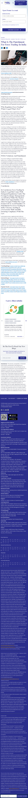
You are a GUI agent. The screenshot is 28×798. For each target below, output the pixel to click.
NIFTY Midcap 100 (16, 454)
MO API (18, 474)
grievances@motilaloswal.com (7, 645)
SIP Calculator (4, 459)
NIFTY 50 (3, 452)
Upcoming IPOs (4, 439)
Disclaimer (8, 524)
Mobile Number (6, 13)
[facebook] (1, 410)
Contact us (3, 500)
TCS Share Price (8, 290)
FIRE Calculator (16, 471)
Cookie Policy (14, 524)
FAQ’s (8, 500)
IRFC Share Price (12, 291)
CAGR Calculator (15, 463)
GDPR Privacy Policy (13, 529)
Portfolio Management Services (16, 442)
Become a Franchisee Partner (16, 495)
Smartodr (3, 531)
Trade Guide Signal (12, 474)
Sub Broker (21, 505)
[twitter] (4, 410)
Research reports (5, 490)
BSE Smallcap (20, 452)
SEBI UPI (20, 4)
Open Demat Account (20, 1)
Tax (1, 519)
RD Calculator (18, 459)
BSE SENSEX (7, 452)
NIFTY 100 (22, 454)
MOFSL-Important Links (17, 522)
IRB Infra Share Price (17, 483)
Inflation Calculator (14, 469)
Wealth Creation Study (17, 526)
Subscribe (22, 357)
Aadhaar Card (11, 519)
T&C (18, 24)
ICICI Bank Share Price (15, 287)
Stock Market (10, 504)
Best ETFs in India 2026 (11, 515)
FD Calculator (11, 459)
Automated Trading (5, 509)
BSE (1, 522)
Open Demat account (6, 92)
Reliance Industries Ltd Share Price (8, 486)
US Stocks (16, 440)
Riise (22, 474)
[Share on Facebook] (7, 48)
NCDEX (9, 522)
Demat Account (17, 504)
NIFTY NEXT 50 (8, 454)
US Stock (17, 505)
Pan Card (5, 519)
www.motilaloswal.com (14, 788)
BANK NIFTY (13, 452)
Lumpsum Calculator (5, 463)
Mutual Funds (12, 439)
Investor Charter (4, 529)
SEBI (6, 522)
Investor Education (22, 524)
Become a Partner (5, 495)
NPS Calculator (23, 469)
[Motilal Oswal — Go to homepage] (6, 3)
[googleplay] (13, 418)
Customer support (19, 500)
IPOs (6, 505)
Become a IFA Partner (6, 497)
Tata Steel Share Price (17, 480)
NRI (2, 507)
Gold (26, 505)
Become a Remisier (16, 497)
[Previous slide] (2, 321)
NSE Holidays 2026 (5, 512)
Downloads (21, 529)
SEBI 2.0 (7, 531)
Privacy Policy (19, 531)
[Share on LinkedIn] (2, 48)
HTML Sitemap (8, 533)
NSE (4, 522)
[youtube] (6, 410)
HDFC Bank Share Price (6, 480)
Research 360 (4, 474)
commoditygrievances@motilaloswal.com (10, 679)
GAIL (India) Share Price (18, 481)
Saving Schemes (19, 519)
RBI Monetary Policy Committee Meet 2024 (12, 273)
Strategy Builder (4, 476)
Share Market (4, 449)
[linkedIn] (8, 410)
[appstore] (13, 415)
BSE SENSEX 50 (6, 456)
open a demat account (11, 262)
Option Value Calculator (6, 471)
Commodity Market (12, 449)
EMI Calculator (9, 464)
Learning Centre (13, 490)
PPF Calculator (4, 468)
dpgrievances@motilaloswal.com (8, 647)
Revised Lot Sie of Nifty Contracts (13, 272)
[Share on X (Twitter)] (4, 48)
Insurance (3, 445)
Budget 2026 (4, 504)
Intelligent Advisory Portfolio (7, 440)
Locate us (12, 500)
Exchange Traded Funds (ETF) (20, 444)
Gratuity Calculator (22, 466)
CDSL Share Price (14, 288)
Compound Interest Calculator (8, 461)
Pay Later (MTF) (8, 444)
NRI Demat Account (20, 439)
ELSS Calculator (11, 468)
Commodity (6, 507)
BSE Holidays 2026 (14, 512)
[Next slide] (26, 321)
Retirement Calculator (21, 461)
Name (3, 19)
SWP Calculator (17, 464)
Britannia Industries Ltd (18, 485)
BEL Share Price (20, 486)
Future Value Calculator (11, 466)
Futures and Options (22, 449)
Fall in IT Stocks (13, 271)
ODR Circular (13, 531)
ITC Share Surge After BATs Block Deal (12, 274)
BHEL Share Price (17, 290)
